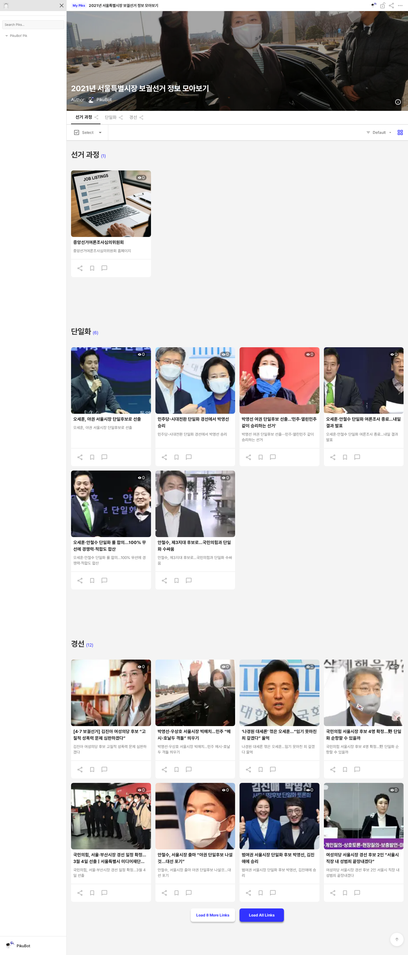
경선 (133, 117)
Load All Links (262, 915)
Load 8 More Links (213, 915)
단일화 (111, 117)
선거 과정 (83, 117)
